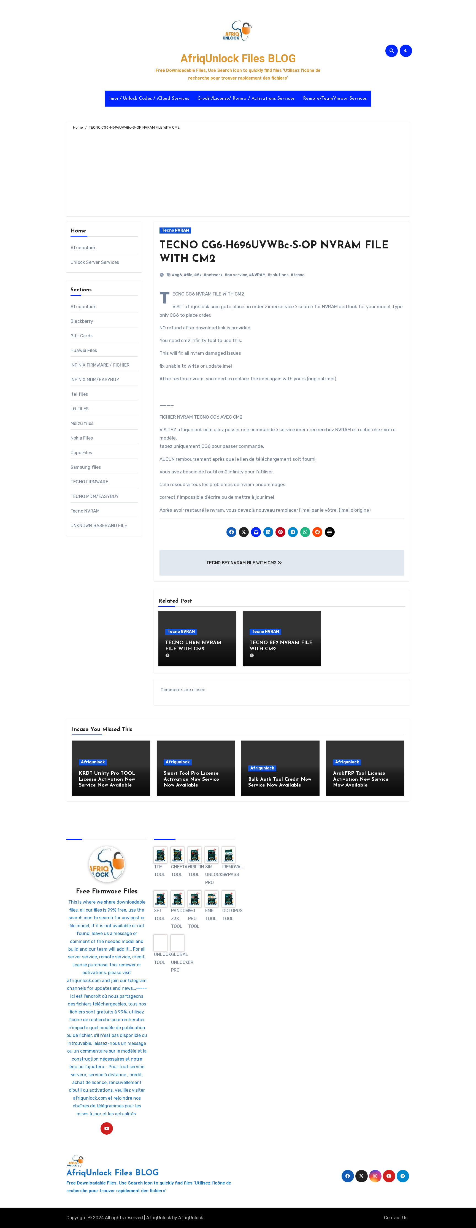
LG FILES (80, 408)
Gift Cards (82, 335)
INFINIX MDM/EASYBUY (95, 379)
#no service (236, 275)
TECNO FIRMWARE (89, 481)
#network (213, 275)
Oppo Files (81, 452)
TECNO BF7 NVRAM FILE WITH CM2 (241, 562)
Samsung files (86, 467)
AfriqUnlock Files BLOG (238, 58)
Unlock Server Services (95, 262)
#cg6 (177, 275)
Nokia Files (82, 438)
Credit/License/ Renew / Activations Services (246, 98)
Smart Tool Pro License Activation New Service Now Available (191, 779)
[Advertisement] (239, 172)
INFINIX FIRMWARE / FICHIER (100, 365)
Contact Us (395, 1217)
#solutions (278, 275)
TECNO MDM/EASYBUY (95, 496)
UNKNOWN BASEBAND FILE (99, 525)
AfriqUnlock (158, 1217)
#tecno (298, 275)
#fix (198, 275)
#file (188, 275)
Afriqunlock (83, 247)
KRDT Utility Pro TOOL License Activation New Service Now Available (107, 779)
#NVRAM (257, 275)
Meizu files (82, 423)
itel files (79, 394)
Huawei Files (84, 350)
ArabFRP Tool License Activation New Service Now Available (360, 779)
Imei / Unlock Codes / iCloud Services (149, 98)
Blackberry (82, 321)
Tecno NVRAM (85, 511)
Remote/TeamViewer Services (335, 98)
